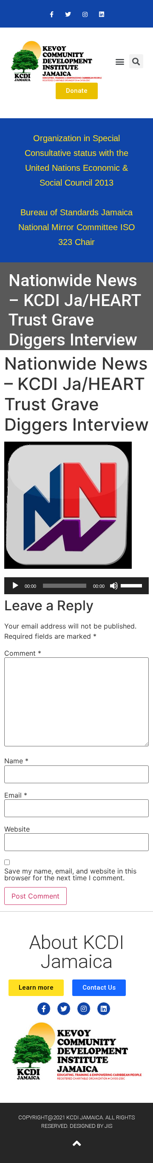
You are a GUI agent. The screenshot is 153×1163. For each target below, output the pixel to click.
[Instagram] (84, 14)
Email (15, 795)
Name (16, 760)
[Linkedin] (101, 14)
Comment (22, 653)
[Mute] (114, 586)
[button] (120, 61)
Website (17, 829)
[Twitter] (68, 14)
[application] (76, 585)
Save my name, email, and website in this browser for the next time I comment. (70, 874)
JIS (108, 1126)
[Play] (15, 586)
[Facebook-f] (51, 14)
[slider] (132, 585)
